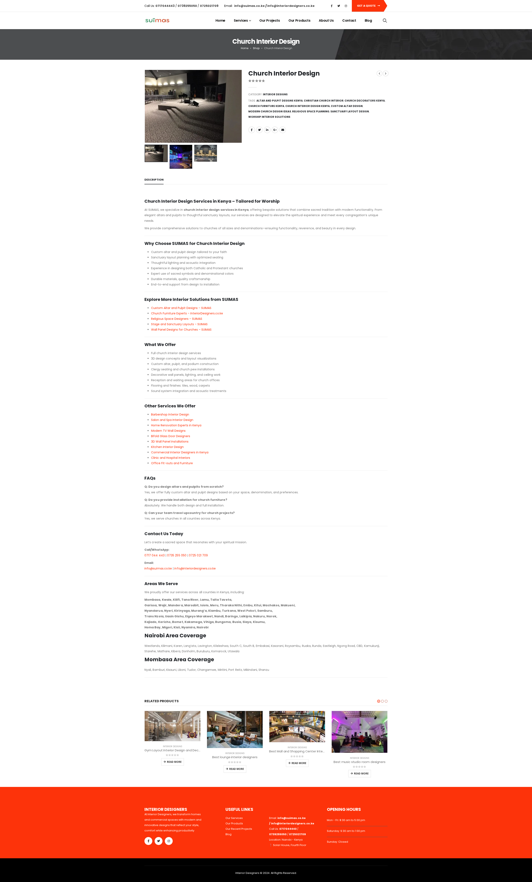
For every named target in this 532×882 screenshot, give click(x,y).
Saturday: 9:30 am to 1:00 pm (346, 831)
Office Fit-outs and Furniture (172, 463)
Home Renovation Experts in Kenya (176, 425)
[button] (379, 701)
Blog (368, 20)
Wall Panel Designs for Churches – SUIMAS (181, 329)
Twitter (259, 130)
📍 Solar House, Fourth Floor (287, 845)
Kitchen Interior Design (167, 447)
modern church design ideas (269, 111)
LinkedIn (267, 130)
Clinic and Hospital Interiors (170, 458)
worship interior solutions (269, 117)
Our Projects (269, 20)
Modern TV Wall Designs (168, 431)
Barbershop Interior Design (170, 414)
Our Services (234, 818)
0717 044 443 (154, 555)
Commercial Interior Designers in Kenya (179, 452)
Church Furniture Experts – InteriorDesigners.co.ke (187, 313)
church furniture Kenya (266, 106)
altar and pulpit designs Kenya (279, 100)
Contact (349, 20)
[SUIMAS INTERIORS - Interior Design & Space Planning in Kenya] (157, 21)
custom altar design (347, 106)
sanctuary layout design (349, 111)
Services (241, 20)
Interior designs (275, 94)
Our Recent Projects (238, 829)
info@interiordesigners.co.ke (195, 568)
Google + (275, 130)
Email (282, 130)
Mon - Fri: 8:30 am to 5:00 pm (346, 820)
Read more (174, 762)
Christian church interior (324, 100)
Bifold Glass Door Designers (170, 436)
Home (220, 20)
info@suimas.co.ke (249, 6)
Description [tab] (154, 180)
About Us (326, 20)
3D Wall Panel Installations (169, 441)
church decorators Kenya (365, 100)
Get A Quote (366, 5)
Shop (256, 48)
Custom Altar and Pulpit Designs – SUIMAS (181, 308)
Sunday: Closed (337, 842)
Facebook (251, 130)
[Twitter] (339, 6)
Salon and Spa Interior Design (172, 420)
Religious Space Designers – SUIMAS (176, 319)
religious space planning (310, 111)
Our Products (299, 20)
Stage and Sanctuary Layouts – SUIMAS (179, 324)
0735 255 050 (176, 555)
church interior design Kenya (307, 106)
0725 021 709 (198, 555)
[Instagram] (346, 6)
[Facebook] (332, 6)
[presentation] (145, 106)
